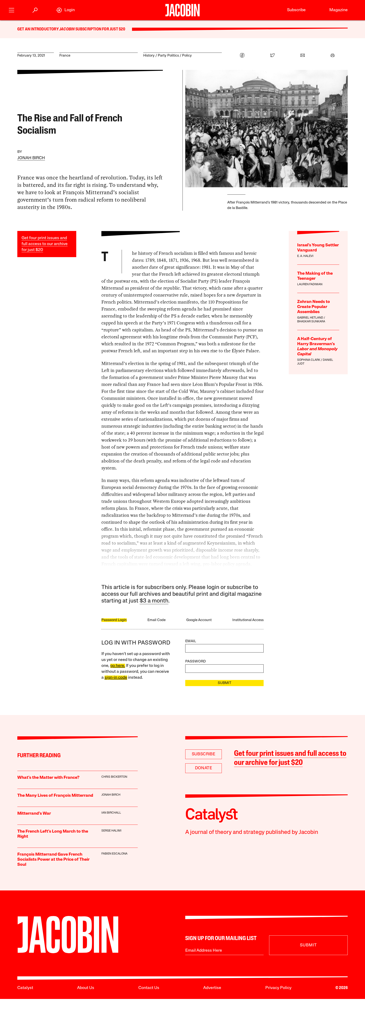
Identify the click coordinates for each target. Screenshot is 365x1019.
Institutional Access (248, 620)
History (149, 55)
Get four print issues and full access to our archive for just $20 (45, 244)
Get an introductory (38, 29)
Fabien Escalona (114, 853)
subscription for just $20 (100, 29)
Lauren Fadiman (309, 284)
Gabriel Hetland (310, 317)
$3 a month (154, 601)
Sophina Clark (308, 360)
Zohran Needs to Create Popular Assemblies (313, 307)
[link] (65, 10)
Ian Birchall (111, 812)
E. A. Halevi (305, 256)
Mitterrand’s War (34, 813)
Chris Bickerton (114, 777)
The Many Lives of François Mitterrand (55, 796)
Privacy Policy (278, 988)
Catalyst (25, 988)
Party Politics (168, 55)
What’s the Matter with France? (48, 778)
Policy (187, 55)
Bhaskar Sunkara (311, 321)
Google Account (199, 620)
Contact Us (148, 988)
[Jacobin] (182, 10)
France (64, 55)
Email (190, 641)
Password (195, 661)
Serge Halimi (111, 830)
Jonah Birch (31, 158)
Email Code (156, 620)
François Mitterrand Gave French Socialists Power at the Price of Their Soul (53, 859)
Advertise (212, 988)
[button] (11, 9)
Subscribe (296, 10)
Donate (203, 768)
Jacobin (67, 29)
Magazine (338, 10)
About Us (85, 988)
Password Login (114, 620)
